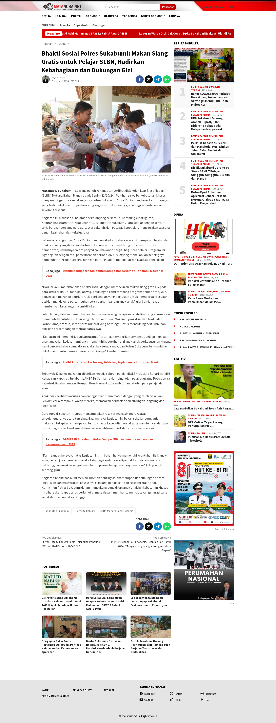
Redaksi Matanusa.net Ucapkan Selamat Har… (209, 282)
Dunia (210, 256)
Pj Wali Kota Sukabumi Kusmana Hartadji (207, 347)
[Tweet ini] (149, 79)
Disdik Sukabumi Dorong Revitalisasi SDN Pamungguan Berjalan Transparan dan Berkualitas (150, 646)
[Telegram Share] (158, 79)
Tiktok (177, 700)
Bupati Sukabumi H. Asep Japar (200, 333)
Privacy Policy (82, 690)
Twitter (178, 694)
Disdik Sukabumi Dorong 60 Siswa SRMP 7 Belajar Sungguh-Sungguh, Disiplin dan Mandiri (210, 173)
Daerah (204, 86)
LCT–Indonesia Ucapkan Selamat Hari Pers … (203, 265)
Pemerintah (216, 111)
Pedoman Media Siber (56, 696)
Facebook (149, 694)
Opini (216, 291)
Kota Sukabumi (190, 326)
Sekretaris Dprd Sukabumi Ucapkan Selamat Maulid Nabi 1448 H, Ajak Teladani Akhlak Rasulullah (61, 603)
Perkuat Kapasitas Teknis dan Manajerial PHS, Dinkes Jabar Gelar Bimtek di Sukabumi (210, 148)
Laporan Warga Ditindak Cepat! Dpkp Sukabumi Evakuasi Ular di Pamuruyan (164, 33)
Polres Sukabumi (85, 511)
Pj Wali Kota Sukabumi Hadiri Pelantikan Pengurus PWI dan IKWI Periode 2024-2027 (71, 542)
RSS (207, 700)
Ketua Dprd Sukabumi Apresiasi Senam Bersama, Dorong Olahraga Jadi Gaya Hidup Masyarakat (210, 197)
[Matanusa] (62, 6)
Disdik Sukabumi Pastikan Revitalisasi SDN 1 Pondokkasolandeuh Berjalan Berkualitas (105, 646)
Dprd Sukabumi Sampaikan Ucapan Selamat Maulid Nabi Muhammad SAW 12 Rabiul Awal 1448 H (105, 603)
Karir (45, 690)
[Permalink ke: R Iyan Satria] (46, 79)
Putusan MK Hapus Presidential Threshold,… (209, 438)
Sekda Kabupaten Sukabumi (198, 340)
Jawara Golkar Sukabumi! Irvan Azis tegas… (204, 408)
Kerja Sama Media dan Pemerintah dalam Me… (204, 300)
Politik (196, 401)
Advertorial (181, 256)
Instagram (210, 694)
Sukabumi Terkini (201, 115)
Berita (195, 86)
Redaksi (109, 690)
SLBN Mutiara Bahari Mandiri (116, 511)
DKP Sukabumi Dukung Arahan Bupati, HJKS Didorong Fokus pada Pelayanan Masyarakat (207, 124)
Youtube (148, 700)
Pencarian (168, 7)
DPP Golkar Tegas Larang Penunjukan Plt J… (205, 424)
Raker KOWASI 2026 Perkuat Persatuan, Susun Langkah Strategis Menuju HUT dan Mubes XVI (210, 99)
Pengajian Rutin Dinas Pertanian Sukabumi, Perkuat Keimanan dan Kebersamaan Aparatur (61, 646)
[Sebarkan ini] (140, 79)
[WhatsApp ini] (167, 79)
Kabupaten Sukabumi (56, 511)
